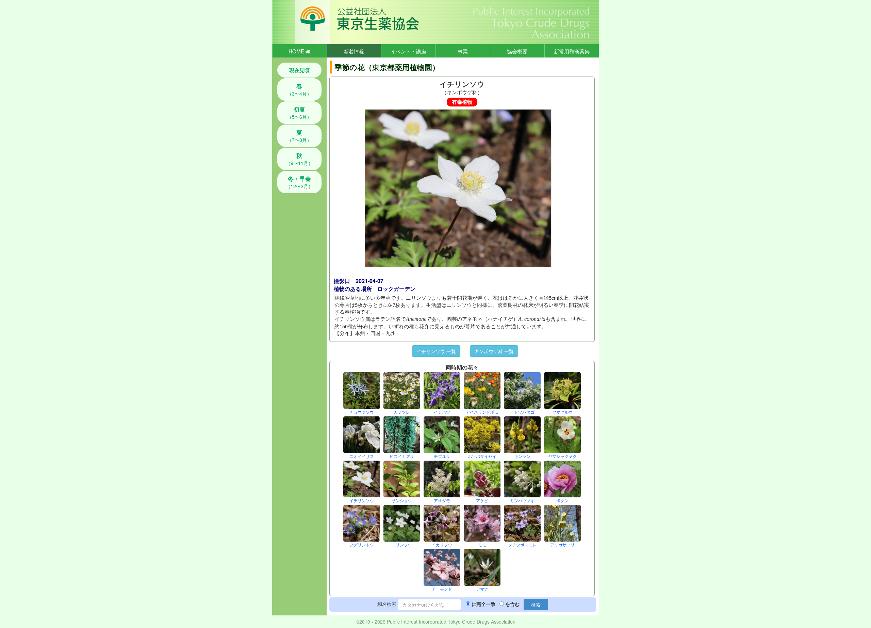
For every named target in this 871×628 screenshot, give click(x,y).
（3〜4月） (299, 89)
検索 (536, 604)
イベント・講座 (408, 51)
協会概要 (517, 51)
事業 (463, 51)
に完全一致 (483, 603)
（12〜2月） (299, 182)
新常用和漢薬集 (572, 51)
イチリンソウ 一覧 (436, 351)
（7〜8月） (299, 135)
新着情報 (354, 51)
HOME (297, 51)
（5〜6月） (299, 112)
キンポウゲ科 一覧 (494, 351)
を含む (512, 603)
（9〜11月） (299, 158)
